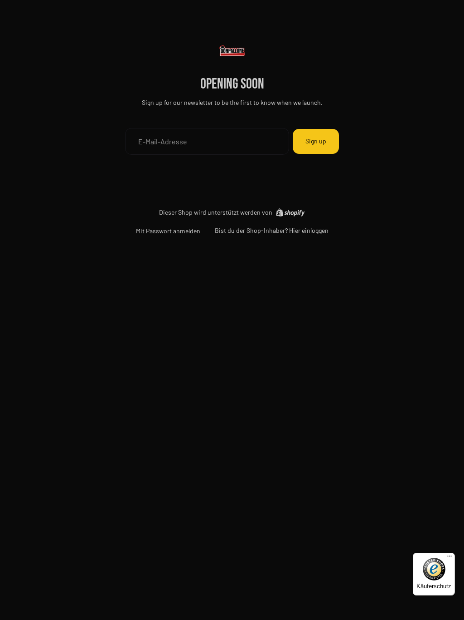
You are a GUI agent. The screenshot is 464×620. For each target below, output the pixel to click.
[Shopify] (290, 212)
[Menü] (449, 558)
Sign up (315, 141)
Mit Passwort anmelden (168, 231)
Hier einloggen (309, 230)
